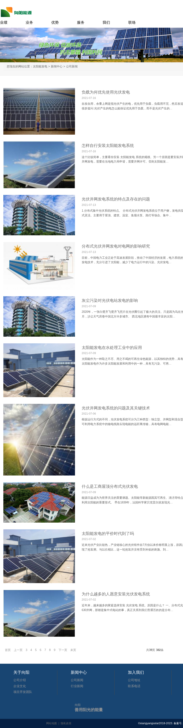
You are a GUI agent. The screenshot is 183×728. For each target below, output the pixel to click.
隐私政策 (66, 723)
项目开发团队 (22, 692)
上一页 (18, 650)
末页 (73, 650)
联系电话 (134, 686)
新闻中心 (56, 66)
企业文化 (19, 686)
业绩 (4, 22)
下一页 (62, 650)
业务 (29, 22)
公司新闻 (72, 66)
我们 (106, 22)
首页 (8, 650)
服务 (81, 22)
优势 (55, 22)
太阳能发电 (40, 66)
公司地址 (134, 680)
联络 (132, 22)
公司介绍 (19, 680)
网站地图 (51, 723)
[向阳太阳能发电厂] (16, 11)
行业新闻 (77, 686)
